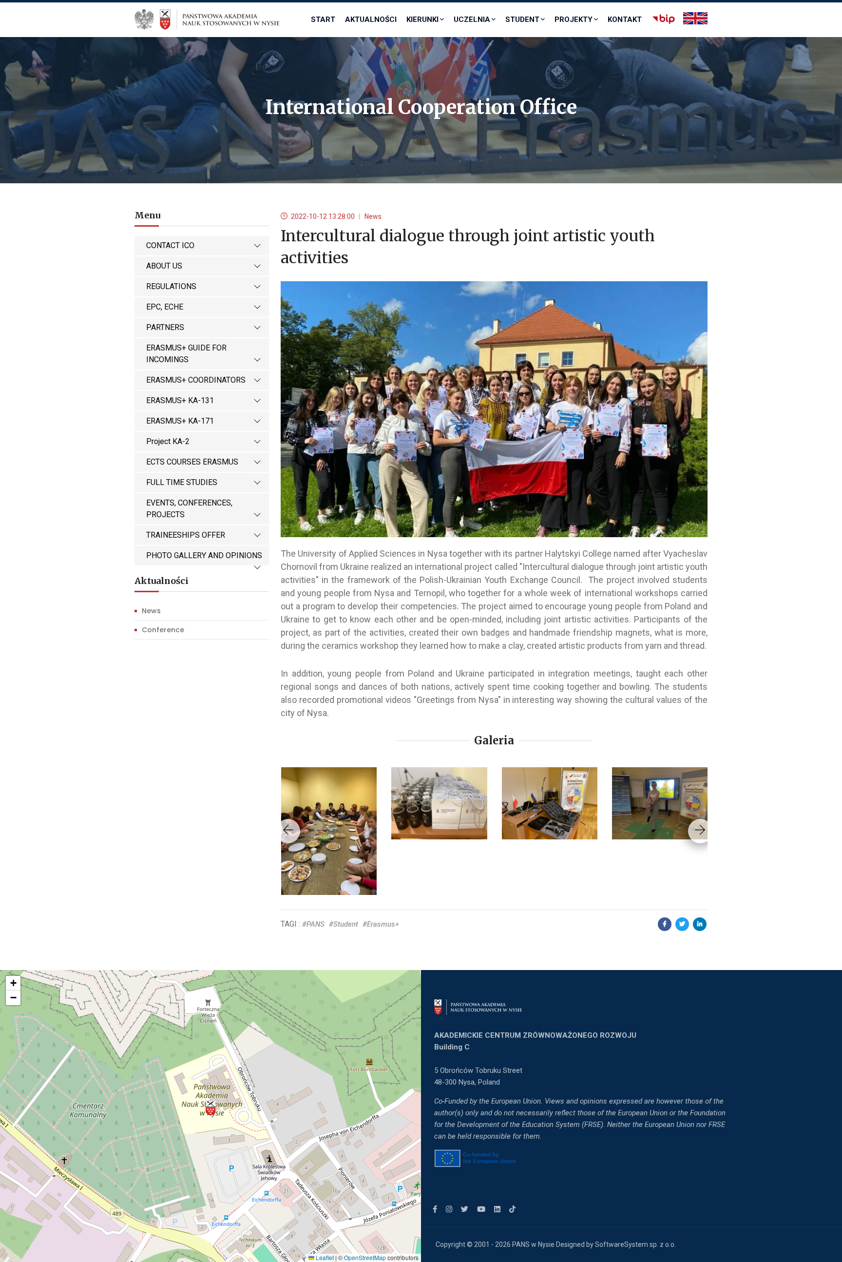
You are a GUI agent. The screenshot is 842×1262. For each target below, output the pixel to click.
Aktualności (371, 19)
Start (323, 19)
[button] (210, 1108)
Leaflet (324, 1257)
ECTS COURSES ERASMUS (192, 461)
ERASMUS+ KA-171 (180, 421)
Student (522, 19)
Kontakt (625, 19)
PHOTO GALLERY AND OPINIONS (204, 555)
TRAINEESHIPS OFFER (185, 535)
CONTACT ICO (170, 245)
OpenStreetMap (365, 1257)
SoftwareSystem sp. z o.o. (635, 1244)
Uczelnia (472, 19)
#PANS (313, 924)
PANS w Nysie (533, 1244)
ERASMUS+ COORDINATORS (196, 380)
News (151, 610)
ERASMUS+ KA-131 (180, 400)
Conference (163, 629)
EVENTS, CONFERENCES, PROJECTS (189, 508)
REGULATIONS (171, 286)
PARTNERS (165, 327)
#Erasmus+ (381, 924)
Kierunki (422, 19)
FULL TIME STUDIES (181, 482)
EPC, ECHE (164, 306)
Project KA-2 (168, 441)
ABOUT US (164, 266)
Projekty (574, 19)
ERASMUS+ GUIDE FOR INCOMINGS (186, 353)
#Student (343, 924)
